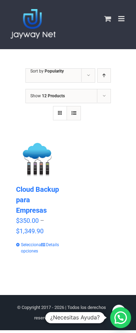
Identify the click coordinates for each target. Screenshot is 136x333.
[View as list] (74, 113)
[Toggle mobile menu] (122, 18)
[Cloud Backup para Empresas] (37, 159)
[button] (120, 317)
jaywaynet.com (74, 317)
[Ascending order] (104, 75)
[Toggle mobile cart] (107, 18)
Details (52, 244)
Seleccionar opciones (29, 247)
